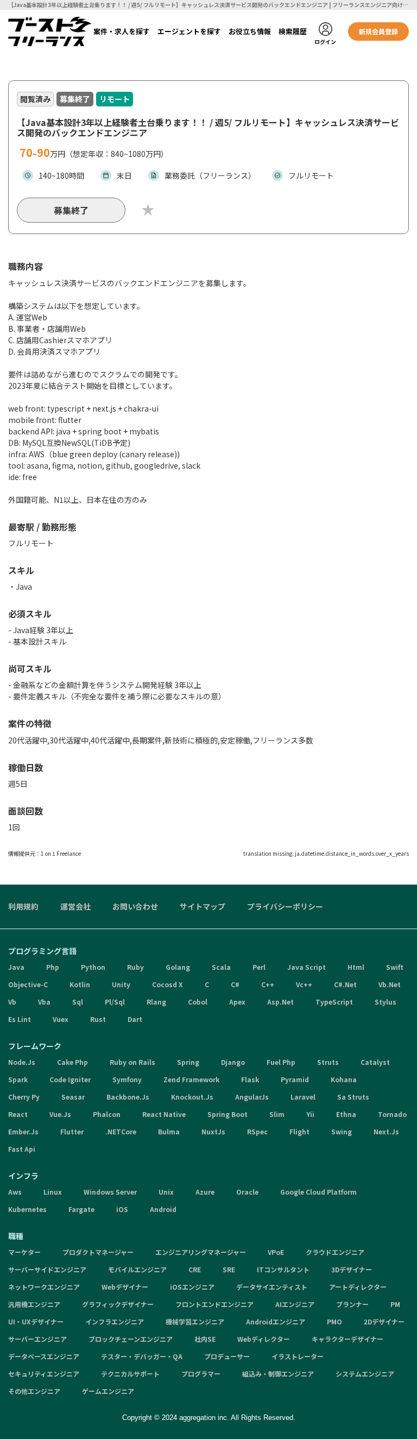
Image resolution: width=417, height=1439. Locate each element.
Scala (221, 966)
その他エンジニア (34, 1391)
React (18, 1114)
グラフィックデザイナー (118, 1304)
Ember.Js (23, 1131)
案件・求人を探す (121, 31)
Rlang (156, 1001)
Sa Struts (353, 1096)
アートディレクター (358, 1286)
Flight (299, 1131)
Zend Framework (191, 1079)
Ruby (135, 966)
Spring (188, 1061)
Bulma (169, 1131)
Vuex (60, 1019)
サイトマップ (202, 906)
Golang (178, 966)
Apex (237, 1001)
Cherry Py (24, 1096)
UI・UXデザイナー (36, 1321)
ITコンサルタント (283, 1269)
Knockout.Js (192, 1096)
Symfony (127, 1079)
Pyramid (295, 1079)
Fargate (81, 1209)
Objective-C (28, 984)
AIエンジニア (294, 1304)
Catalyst (375, 1061)
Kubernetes (27, 1209)
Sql (77, 1001)
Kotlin (80, 984)
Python (93, 966)
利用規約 (23, 906)
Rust (98, 1019)
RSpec (257, 1131)
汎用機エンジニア (34, 1304)
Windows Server (110, 1191)
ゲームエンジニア (108, 1391)
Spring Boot (227, 1114)
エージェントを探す (189, 31)
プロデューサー (227, 1356)
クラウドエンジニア (335, 1252)
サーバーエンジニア (37, 1338)
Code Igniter (70, 1079)
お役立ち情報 (250, 31)
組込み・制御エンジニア (278, 1373)
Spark (18, 1079)
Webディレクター (263, 1338)
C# (235, 984)
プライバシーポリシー (285, 906)
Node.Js (21, 1061)
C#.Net (345, 984)
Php (52, 966)
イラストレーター (297, 1356)
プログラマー (200, 1373)
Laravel (302, 1096)
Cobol (197, 1001)
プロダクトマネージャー (98, 1252)
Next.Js (386, 1131)
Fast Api (21, 1148)
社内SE (205, 1338)
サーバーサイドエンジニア (47, 1269)
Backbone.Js (127, 1096)
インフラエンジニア (114, 1321)
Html (356, 966)
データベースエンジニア (43, 1356)
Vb (12, 1001)
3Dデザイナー (351, 1269)
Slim (277, 1114)
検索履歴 (293, 31)
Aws (15, 1191)
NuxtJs (213, 1131)
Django (233, 1061)
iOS (122, 1209)
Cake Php (72, 1061)
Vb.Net (389, 984)
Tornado (392, 1114)
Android (163, 1209)
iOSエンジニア (192, 1286)
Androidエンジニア (275, 1321)
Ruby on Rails (132, 1061)
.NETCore (120, 1131)
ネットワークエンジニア (44, 1286)
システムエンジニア (365, 1373)
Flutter (72, 1131)
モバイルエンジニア (137, 1269)
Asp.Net (280, 1001)
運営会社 (75, 906)
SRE (229, 1269)
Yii (310, 1114)
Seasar (73, 1096)
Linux (52, 1191)
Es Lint (19, 1019)
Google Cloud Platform (318, 1191)
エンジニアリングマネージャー (200, 1252)
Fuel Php (281, 1061)
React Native (164, 1114)
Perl (259, 966)
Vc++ (304, 984)
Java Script (306, 966)
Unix (166, 1191)
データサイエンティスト (271, 1286)
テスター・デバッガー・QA (141, 1356)
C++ (267, 984)
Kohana (344, 1079)
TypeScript (334, 1001)
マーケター (24, 1252)
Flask (250, 1079)
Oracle (247, 1191)
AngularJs (252, 1096)
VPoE (276, 1252)
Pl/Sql (115, 1001)
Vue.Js (60, 1114)
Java (16, 966)
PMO (334, 1321)
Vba (44, 1001)
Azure (204, 1191)
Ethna (346, 1114)
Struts (328, 1061)
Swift (394, 966)
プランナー (352, 1304)
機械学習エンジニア (195, 1321)
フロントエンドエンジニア (214, 1304)
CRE (194, 1269)
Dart (135, 1019)
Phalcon (107, 1114)
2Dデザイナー (384, 1321)
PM (395, 1304)
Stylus (385, 1001)
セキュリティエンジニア (43, 1373)
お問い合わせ (135, 906)
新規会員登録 (378, 31)
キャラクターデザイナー (347, 1338)
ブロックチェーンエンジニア (131, 1338)
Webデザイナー (125, 1286)
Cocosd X (167, 984)
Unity (121, 984)
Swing (341, 1131)
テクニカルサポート (130, 1373)
